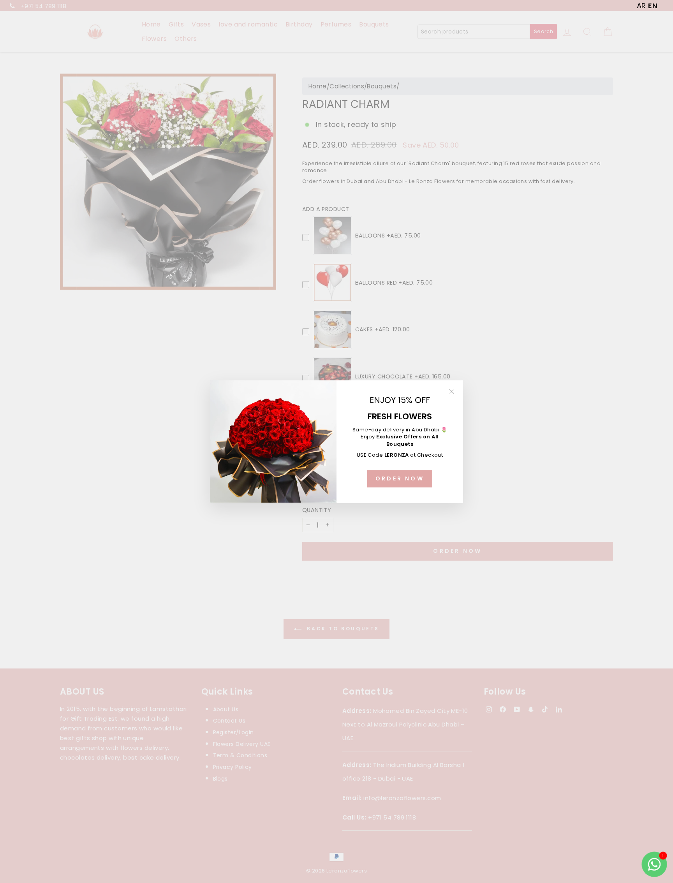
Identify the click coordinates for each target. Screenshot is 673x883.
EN (652, 6)
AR (641, 6)
